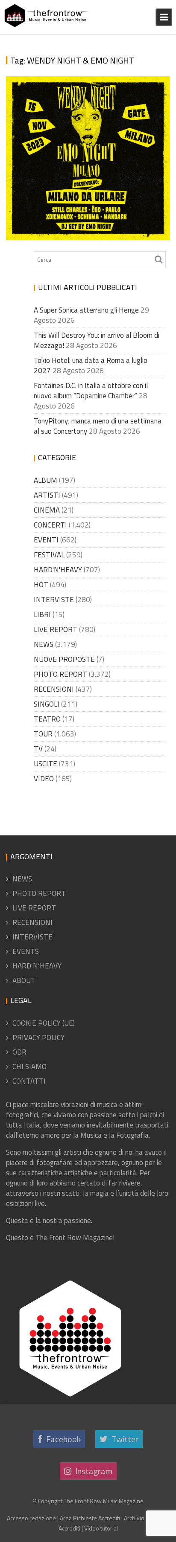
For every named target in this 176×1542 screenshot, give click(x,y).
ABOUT (23, 980)
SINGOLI (46, 704)
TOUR (43, 733)
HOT (41, 584)
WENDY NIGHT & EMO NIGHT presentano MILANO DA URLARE (89, 224)
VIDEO (44, 778)
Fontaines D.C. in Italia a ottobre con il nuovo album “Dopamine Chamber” (91, 390)
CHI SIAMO (29, 1066)
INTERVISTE (54, 599)
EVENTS (25, 951)
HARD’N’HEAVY (37, 965)
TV (38, 748)
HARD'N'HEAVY (58, 569)
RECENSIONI (54, 689)
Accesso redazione (31, 1517)
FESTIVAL (49, 554)
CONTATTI (29, 1081)
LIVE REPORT (55, 629)
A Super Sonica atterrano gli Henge (86, 310)
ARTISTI (47, 495)
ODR (19, 1052)
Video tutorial (101, 1528)
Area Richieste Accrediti (90, 1517)
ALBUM (45, 480)
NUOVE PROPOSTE (64, 659)
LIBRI (42, 614)
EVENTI (46, 539)
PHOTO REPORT (60, 674)
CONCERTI (50, 524)
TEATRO (47, 719)
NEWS (43, 644)
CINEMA (47, 510)
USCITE (45, 763)
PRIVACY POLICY (38, 1037)
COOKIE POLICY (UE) (43, 1023)
